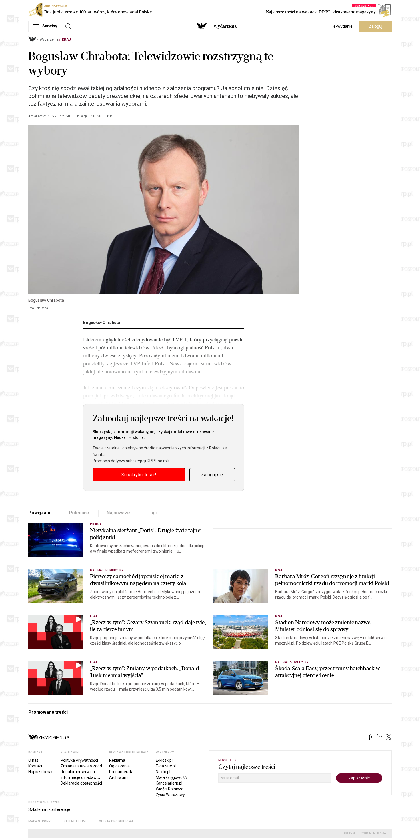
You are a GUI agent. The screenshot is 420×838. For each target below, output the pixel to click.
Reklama (117, 760)
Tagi (152, 512)
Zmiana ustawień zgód (81, 766)
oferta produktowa (116, 821)
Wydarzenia (225, 26)
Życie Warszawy (170, 794)
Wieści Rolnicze (169, 789)
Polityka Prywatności (79, 760)
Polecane (79, 512)
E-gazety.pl (166, 766)
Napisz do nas (40, 771)
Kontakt (35, 766)
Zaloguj (375, 26)
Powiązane (40, 512)
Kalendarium (75, 821)
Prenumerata (121, 771)
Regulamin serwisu (78, 771)
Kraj (66, 39)
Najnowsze (118, 512)
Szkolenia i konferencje (49, 809)
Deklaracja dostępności (81, 783)
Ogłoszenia (119, 766)
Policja (95, 524)
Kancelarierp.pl (169, 783)
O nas (33, 760)
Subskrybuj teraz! (138, 474)
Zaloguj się (212, 474)
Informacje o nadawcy (81, 777)
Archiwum (118, 777)
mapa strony (39, 821)
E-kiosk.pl (164, 760)
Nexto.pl (163, 771)
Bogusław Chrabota (101, 322)
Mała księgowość (171, 777)
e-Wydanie (343, 26)
